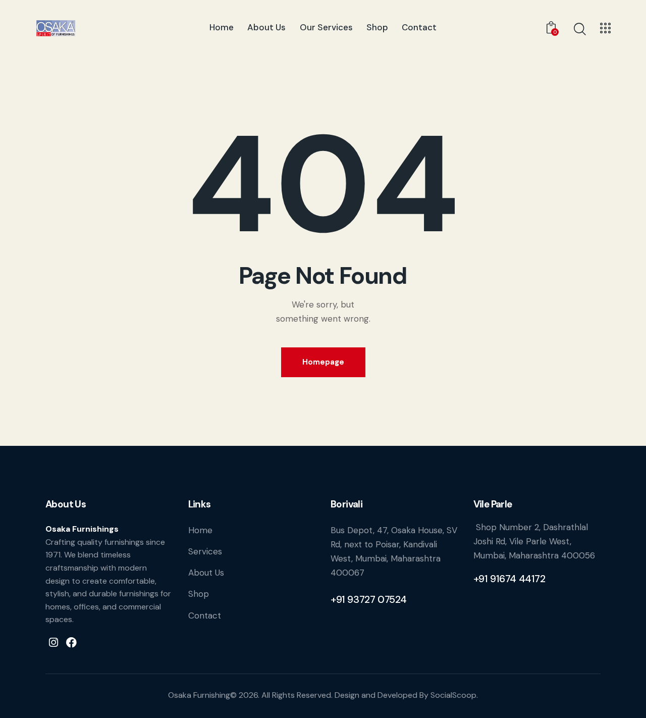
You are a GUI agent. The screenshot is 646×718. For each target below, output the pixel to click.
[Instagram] (53, 642)
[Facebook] (71, 642)
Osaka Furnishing (199, 695)
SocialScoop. (454, 695)
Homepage (323, 362)
